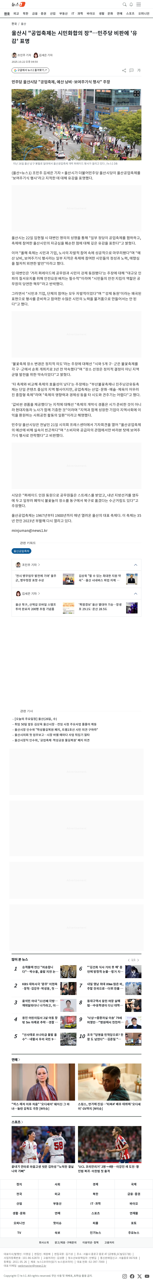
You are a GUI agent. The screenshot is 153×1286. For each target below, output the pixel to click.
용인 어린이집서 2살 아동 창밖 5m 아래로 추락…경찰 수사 (40, 1022)
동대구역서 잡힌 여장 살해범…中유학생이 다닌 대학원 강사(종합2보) (105, 1005)
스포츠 (16, 1122)
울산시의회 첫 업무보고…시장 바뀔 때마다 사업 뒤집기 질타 (52, 735)
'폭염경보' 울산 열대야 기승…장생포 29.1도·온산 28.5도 (100, 607)
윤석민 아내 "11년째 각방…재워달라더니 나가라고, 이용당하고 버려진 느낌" (40, 1005)
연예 (15, 1059)
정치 (19, 1184)
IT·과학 (95, 1204)
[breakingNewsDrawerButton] (131, 4)
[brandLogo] (18, 4)
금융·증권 (133, 1194)
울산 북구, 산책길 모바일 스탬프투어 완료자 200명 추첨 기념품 (35, 607)
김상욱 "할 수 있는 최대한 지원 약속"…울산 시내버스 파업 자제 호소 (100, 578)
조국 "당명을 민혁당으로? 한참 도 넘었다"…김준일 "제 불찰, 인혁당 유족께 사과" (105, 1039)
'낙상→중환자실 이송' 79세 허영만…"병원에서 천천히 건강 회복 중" (104, 1022)
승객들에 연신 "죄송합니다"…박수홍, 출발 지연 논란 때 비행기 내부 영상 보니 (40, 971)
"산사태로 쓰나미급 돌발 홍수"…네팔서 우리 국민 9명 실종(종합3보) (39, 1039)
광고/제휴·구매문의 (65, 1242)
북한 (95, 1194)
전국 (14, 24)
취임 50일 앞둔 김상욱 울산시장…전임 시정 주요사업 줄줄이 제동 (56, 724)
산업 (19, 1204)
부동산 (57, 1204)
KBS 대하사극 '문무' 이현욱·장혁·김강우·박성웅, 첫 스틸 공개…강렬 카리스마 (40, 988)
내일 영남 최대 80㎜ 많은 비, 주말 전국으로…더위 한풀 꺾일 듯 (105, 988)
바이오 (134, 1204)
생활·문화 (19, 1213)
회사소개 (44, 1242)
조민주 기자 (24, 55)
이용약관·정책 (90, 1242)
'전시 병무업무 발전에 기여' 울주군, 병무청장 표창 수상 (35, 578)
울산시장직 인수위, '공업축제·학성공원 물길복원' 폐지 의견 (52, 740)
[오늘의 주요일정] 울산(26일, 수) (36, 719)
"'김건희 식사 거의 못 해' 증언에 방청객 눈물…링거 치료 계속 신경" (105, 971)
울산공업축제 (21, 550)
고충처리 (109, 1242)
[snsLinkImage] (124, 1276)
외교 (57, 1194)
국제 (134, 1184)
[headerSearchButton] (125, 4)
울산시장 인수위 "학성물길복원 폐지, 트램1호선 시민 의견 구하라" (56, 730)
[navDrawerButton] (138, 4)
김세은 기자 (46, 55)
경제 (95, 1184)
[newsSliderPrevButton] (128, 960)
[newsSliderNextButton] (138, 960)
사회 (57, 1184)
